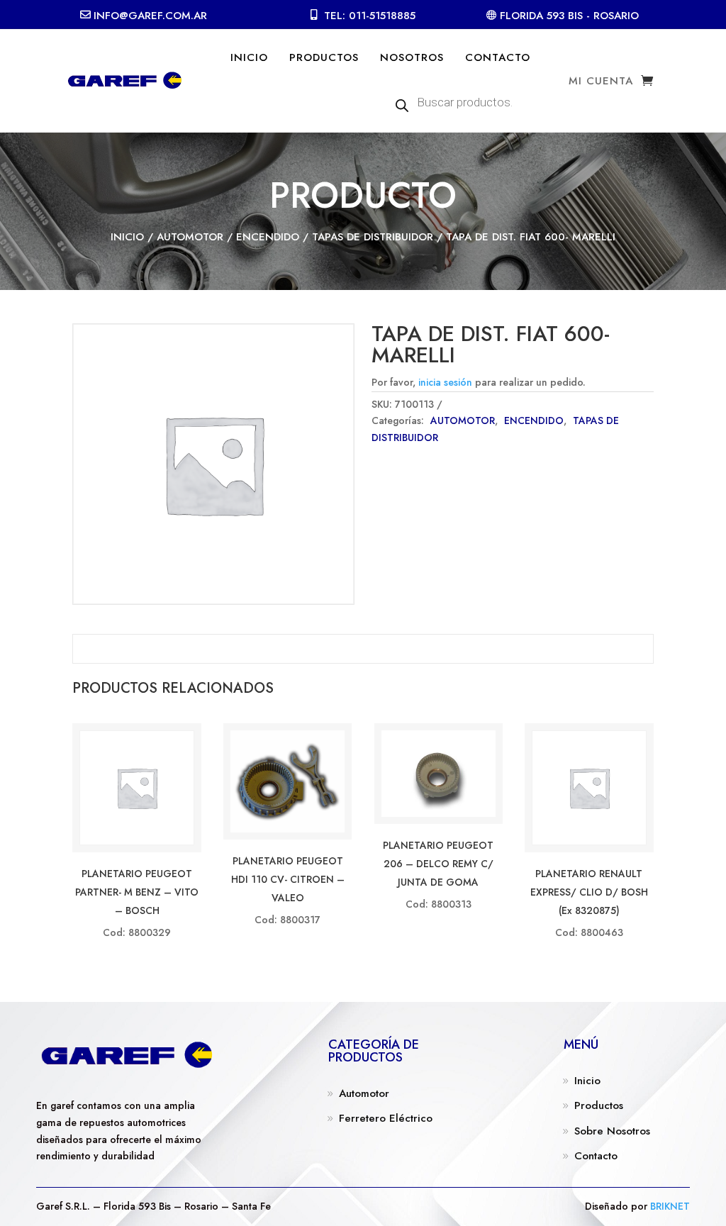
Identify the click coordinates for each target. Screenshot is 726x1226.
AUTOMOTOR (190, 237)
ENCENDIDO (267, 237)
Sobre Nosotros (612, 1131)
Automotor (364, 1093)
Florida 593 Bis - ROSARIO (569, 15)
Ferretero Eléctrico (385, 1118)
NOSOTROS (412, 57)
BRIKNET (670, 1206)
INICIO (249, 57)
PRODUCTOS (324, 57)
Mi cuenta (601, 82)
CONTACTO (497, 57)
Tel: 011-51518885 (369, 15)
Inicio (127, 237)
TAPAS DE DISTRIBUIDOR (372, 237)
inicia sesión (445, 382)
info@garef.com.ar (150, 15)
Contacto (596, 1156)
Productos (598, 1105)
